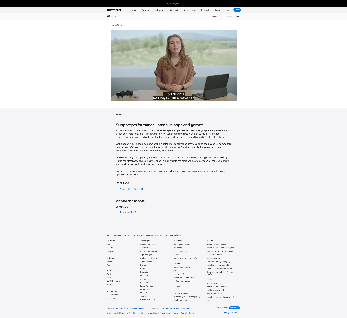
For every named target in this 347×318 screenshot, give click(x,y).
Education (144, 276)
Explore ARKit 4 (128, 212)
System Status (179, 281)
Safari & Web (145, 300)
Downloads (178, 248)
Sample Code (179, 251)
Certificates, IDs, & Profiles (184, 297)
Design (142, 269)
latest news (118, 308)
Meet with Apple (213, 283)
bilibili (162, 308)
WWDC (209, 300)
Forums (176, 274)
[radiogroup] (228, 307)
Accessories (145, 248)
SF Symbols (111, 298)
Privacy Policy (165, 313)
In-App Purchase (146, 286)
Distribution (144, 272)
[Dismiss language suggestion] (239, 3)
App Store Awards (213, 290)
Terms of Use (152, 313)
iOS (108, 244)
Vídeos (111, 16)
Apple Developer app (139, 308)
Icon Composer (112, 295)
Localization (144, 289)
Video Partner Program (215, 265)
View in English (173, 3)
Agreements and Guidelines (184, 313)
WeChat (176, 308)
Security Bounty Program (216, 269)
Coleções (213, 16)
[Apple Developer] (114, 10)
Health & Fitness (146, 282)
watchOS (110, 262)
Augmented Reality (147, 262)
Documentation (179, 244)
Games (142, 279)
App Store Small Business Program (220, 251)
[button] (228, 10)
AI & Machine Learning (148, 251)
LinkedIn (168, 308)
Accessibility (145, 244)
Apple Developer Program (216, 244)
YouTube (186, 308)
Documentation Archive (182, 258)
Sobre (237, 16)
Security (143, 296)
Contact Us (178, 271)
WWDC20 (138, 235)
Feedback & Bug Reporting (184, 277)
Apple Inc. (125, 313)
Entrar (237, 10)
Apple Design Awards (214, 294)
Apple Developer (180, 290)
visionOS (110, 258)
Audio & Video (145, 258)
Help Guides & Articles (182, 267)
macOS (110, 251)
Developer (117, 235)
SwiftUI (109, 277)
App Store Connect (181, 293)
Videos (176, 255)
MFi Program (211, 255)
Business (143, 265)
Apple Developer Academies (217, 297)
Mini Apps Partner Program (217, 258)
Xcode (109, 288)
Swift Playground (113, 281)
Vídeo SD (138, 189)
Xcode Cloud (112, 291)
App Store (111, 265)
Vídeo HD (125, 189)
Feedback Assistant (181, 300)
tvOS (109, 255)
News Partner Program (215, 262)
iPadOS (110, 248)
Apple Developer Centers (216, 287)
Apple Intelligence (147, 255)
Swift (109, 274)
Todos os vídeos (226, 16)
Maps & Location (146, 293)
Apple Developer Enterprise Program (220, 248)
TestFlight (110, 284)
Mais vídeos (117, 25)
